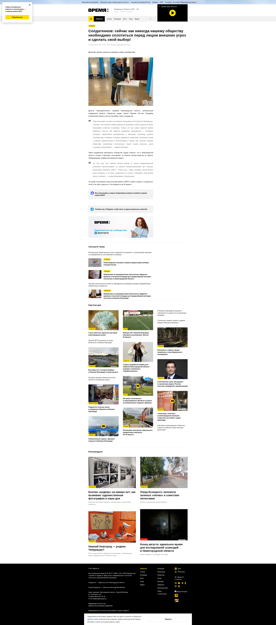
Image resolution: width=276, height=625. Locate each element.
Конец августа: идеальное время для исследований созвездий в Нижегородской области (161, 545)
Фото (142, 578)
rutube (176, 586)
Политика (91, 25)
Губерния (160, 584)
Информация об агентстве (97, 603)
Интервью (143, 575)
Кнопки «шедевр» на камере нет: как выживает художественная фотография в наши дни (111, 493)
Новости (143, 568)
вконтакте (176, 583)
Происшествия (162, 588)
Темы (142, 581)
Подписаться (17, 17)
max (179, 586)
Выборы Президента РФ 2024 (120, 45)
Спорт (159, 578)
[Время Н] (98, 10)
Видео (142, 584)
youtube (179, 583)
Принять (168, 619)
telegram (182, 583)
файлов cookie (92, 619)
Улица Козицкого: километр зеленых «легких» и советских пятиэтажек (159, 493)
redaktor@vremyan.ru (99, 598)
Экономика (161, 572)
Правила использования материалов (100, 605)
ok (185, 583)
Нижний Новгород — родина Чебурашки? (106, 546)
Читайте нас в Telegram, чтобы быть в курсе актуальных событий (121, 209)
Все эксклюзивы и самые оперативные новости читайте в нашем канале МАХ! (121, 194)
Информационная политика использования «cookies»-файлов (108, 610)
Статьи (142, 572)
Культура (160, 581)
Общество (161, 575)
